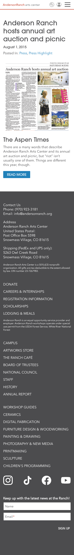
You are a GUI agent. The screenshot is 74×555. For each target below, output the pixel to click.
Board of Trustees (20, 365)
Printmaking (15, 451)
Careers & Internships (23, 291)
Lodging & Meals (19, 313)
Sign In (59, 4)
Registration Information (28, 299)
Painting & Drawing (21, 436)
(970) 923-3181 (26, 209)
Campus (10, 343)
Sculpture (12, 458)
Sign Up (64, 528)
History (10, 387)
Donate (10, 284)
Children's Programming (26, 466)
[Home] (21, 4)
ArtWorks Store (18, 350)
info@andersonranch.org (33, 214)
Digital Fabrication (21, 422)
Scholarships (15, 306)
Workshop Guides (19, 407)
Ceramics (12, 415)
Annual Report (17, 394)
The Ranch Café (18, 358)
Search (52, 4)
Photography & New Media (28, 444)
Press (23, 53)
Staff (8, 379)
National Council (20, 372)
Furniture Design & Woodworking (35, 429)
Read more (16, 174)
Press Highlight (40, 53)
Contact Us (44, 4)
